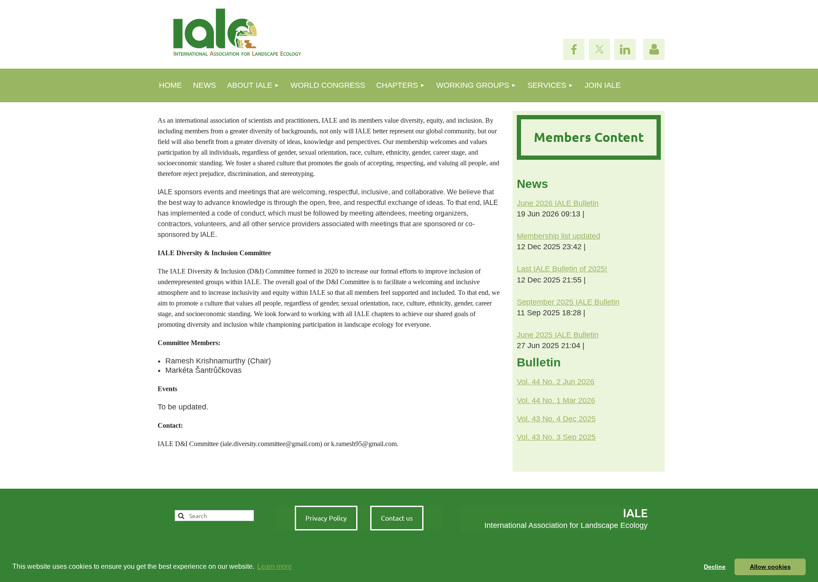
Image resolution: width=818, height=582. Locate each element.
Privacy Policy (326, 517)
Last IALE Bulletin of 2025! (562, 269)
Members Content (589, 137)
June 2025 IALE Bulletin (558, 335)
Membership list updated (558, 236)
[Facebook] (574, 49)
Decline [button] (715, 566)
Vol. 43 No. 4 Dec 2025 (556, 419)
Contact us (397, 517)
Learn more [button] (274, 566)
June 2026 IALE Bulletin (558, 203)
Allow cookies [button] (770, 566)
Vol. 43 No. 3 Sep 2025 (556, 437)
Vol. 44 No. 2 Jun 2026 (555, 381)
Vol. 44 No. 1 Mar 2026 (556, 400)
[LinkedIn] (625, 49)
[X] (599, 49)
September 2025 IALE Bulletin (568, 302)
